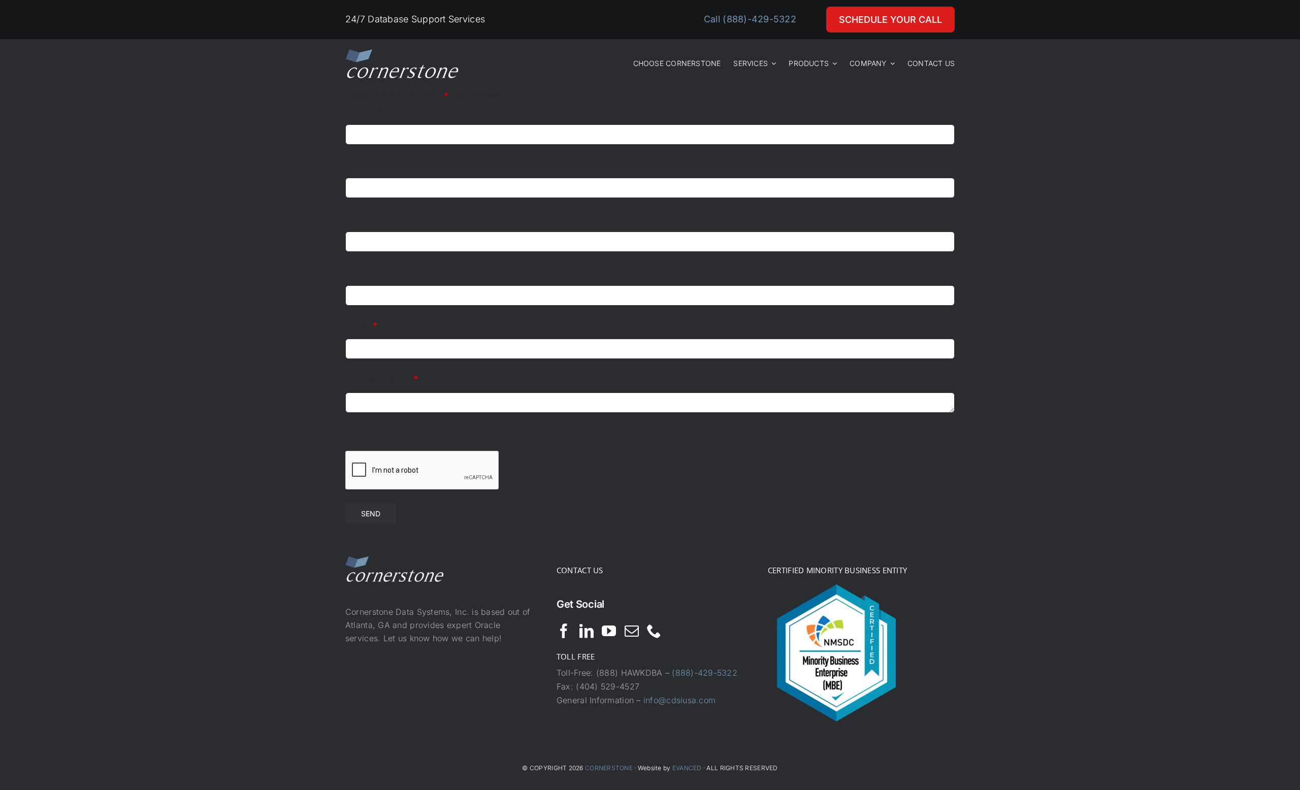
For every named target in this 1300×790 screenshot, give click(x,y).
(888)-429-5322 (704, 673)
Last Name (369, 164)
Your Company (378, 218)
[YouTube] (609, 631)
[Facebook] (564, 631)
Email (361, 325)
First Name (370, 111)
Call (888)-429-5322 (750, 19)
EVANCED (687, 768)
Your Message (381, 379)
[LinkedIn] (586, 631)
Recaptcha (369, 437)
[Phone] (654, 631)
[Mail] (632, 631)
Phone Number (379, 272)
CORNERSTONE (609, 768)
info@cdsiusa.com (679, 700)
